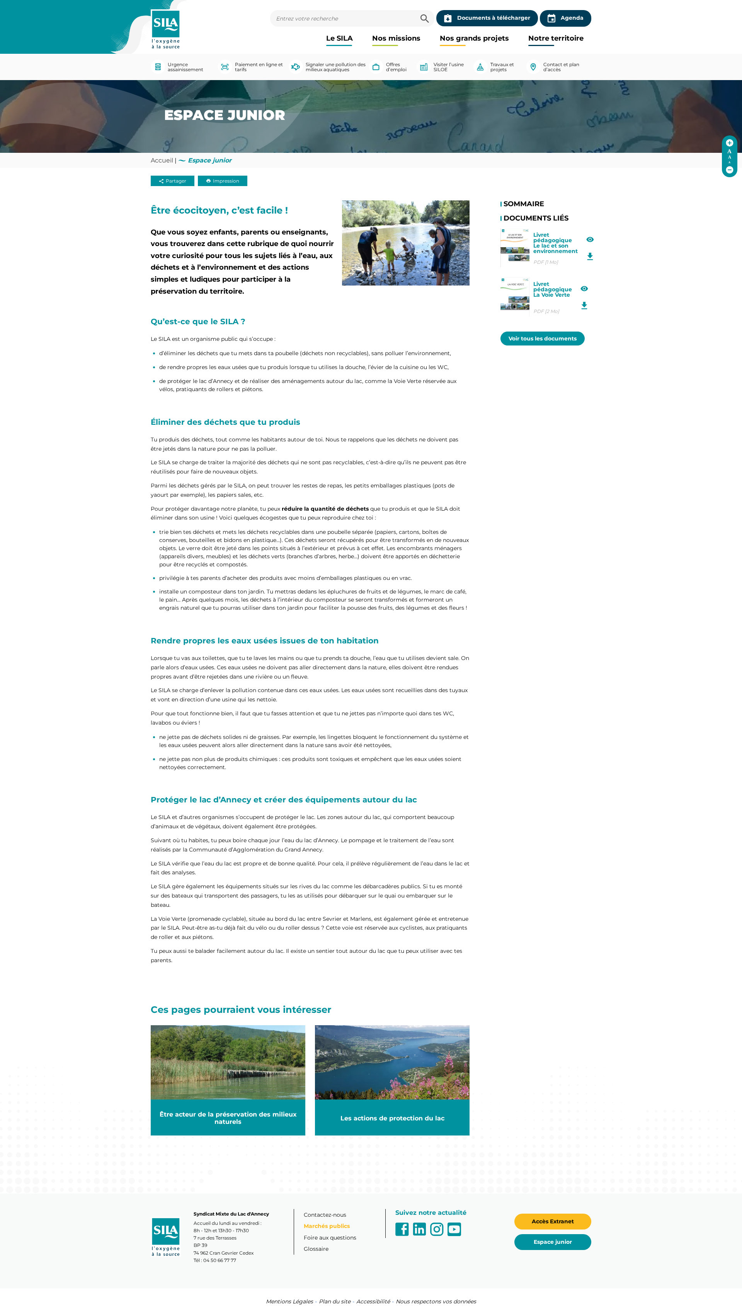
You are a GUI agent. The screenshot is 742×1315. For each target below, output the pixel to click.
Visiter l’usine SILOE (449, 67)
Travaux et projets (502, 67)
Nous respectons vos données (436, 1301)
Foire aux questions (330, 1237)
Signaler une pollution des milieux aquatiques (336, 67)
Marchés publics (327, 1226)
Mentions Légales (289, 1301)
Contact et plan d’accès (561, 67)
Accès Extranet (553, 1221)
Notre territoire (556, 38)
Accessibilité (373, 1301)
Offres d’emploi (396, 67)
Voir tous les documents (543, 338)
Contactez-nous (325, 1214)
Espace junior (553, 1241)
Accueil (162, 160)
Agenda (572, 17)
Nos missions (396, 38)
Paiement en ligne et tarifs (259, 67)
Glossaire (316, 1248)
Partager (176, 181)
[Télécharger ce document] (590, 257)
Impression (226, 181)
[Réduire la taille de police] (729, 170)
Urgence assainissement (185, 67)
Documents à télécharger (493, 17)
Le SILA (339, 38)
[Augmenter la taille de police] (729, 143)
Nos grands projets (474, 38)
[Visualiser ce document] (590, 240)
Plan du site (335, 1301)
